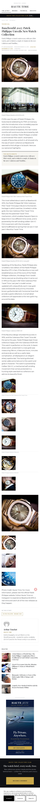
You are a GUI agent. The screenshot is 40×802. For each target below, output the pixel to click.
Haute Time (5, 20)
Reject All (31, 798)
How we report (32, 50)
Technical (23, 10)
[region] (20, 801)
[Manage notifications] (35, 589)
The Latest (6, 10)
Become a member (20, 780)
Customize (20, 798)
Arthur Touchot (8, 46)
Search (24, 3)
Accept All (9, 798)
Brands (15, 10)
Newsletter (17, 3)
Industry (33, 10)
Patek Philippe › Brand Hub (12, 614)
